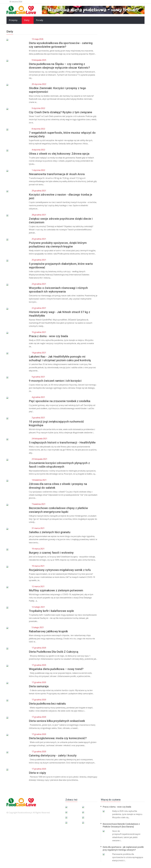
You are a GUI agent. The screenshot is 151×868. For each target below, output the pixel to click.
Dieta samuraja (38, 686)
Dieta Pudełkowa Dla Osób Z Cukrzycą (53, 651)
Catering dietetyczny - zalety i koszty (53, 755)
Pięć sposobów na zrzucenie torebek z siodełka (59, 401)
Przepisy (13, 20)
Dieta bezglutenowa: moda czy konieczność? (58, 738)
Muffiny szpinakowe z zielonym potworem (56, 590)
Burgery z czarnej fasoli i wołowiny (51, 552)
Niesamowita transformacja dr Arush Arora (57, 174)
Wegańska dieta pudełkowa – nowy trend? (56, 669)
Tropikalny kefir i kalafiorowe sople (51, 611)
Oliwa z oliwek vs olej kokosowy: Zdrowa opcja (59, 153)
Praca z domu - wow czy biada (48, 336)
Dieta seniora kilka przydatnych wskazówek (57, 721)
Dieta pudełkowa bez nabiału (47, 703)
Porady (39, 20)
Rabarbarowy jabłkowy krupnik (48, 631)
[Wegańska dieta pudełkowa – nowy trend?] (93, 9)
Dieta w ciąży (37, 772)
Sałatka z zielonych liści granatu (49, 532)
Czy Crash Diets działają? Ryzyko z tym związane (60, 112)
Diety (26, 20)
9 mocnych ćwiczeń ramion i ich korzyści (55, 380)
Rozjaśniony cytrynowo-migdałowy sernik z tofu (60, 570)
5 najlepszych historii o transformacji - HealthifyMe (62, 442)
